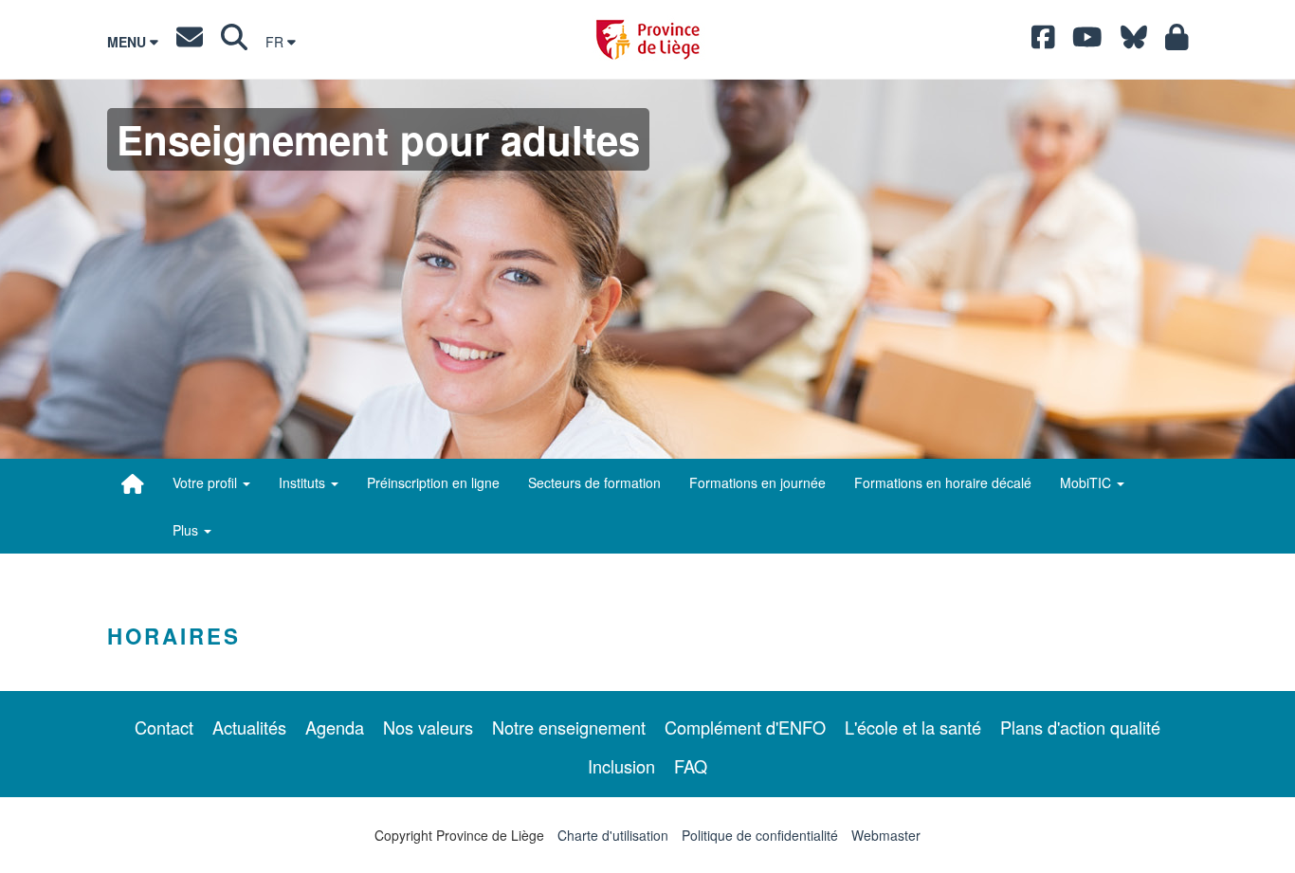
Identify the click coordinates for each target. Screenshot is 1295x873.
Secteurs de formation (594, 482)
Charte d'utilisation (612, 835)
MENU (128, 41)
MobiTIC (1087, 482)
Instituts (304, 482)
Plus (187, 529)
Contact (164, 727)
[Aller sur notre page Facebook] (1043, 41)
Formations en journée (757, 482)
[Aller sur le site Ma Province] (1177, 41)
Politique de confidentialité (760, 835)
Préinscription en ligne (433, 482)
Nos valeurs (428, 727)
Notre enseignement (569, 727)
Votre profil (207, 482)
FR (276, 41)
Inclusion (621, 766)
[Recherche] (234, 41)
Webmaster (886, 835)
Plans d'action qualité (1080, 727)
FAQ (690, 766)
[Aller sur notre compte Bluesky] (1134, 41)
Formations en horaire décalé (942, 482)
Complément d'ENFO (745, 727)
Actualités (249, 727)
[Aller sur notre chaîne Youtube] (1087, 41)
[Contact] (189, 41)
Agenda (334, 727)
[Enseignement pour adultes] (132, 483)
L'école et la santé (913, 727)
